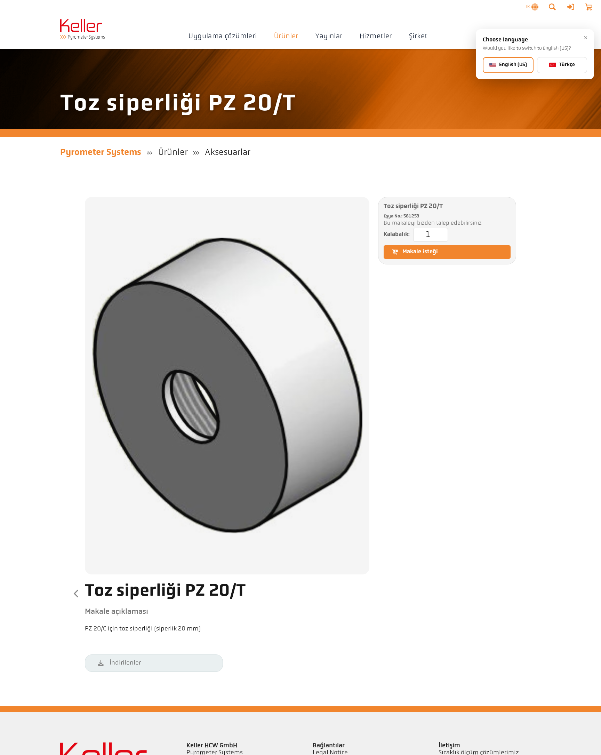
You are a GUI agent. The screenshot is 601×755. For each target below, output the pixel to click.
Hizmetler (376, 36)
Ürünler (286, 36)
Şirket (418, 36)
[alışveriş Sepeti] (589, 7)
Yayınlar (328, 36)
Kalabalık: (397, 234)
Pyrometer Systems (100, 152)
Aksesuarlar (227, 152)
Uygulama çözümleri (223, 36)
